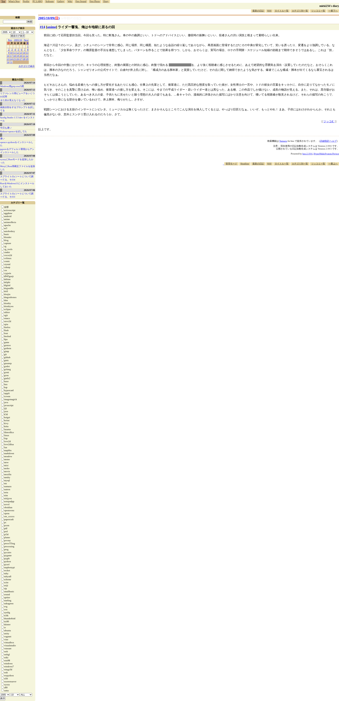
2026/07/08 (29, 156)
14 (24, 52)
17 (11, 56)
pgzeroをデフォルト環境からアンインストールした (17, 151)
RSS (269, 10)
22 (27, 56)
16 (8, 56)
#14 (42, 27)
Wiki (70, 1)
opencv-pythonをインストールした (16, 144)
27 (21, 59)
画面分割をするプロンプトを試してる (17, 109)
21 (24, 56)
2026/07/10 (29, 124)
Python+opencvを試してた (13, 131)
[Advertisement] (274, 176)
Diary (106, 1)
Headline (244, 163)
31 (11, 62)
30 (8, 62)
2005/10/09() (49, 18)
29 (27, 59)
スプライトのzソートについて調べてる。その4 (16, 178)
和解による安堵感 (180, 64)
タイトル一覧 (282, 10)
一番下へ (333, 10)
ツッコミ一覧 (318, 10)
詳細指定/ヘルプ (328, 141)
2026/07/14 (29, 82)
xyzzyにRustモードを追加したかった (16, 161)
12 (17, 52)
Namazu (283, 141)
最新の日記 (258, 10)
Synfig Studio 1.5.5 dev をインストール (17, 119)
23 (8, 59)
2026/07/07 (29, 173)
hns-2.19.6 (307, 153)
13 (21, 52)
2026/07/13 (29, 89)
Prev (10, 40)
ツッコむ (329, 121)
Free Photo (95, 1)
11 (14, 52)
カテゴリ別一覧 (300, 10)
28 (24, 59)
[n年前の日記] (70, 18)
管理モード (231, 163)
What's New (14, 1)
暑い (2, 138)
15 (27, 52)
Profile (26, 1)
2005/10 (18, 40)
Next (26, 40)
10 (11, 52)
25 (14, 59)
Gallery (60, 1)
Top (3, 1)
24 (11, 59)
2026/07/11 (29, 114)
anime (51, 27)
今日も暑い (6, 127)
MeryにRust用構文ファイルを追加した (17, 168)
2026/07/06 (29, 190)
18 (14, 56)
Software (50, 1)
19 (17, 56)
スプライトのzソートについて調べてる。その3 (16, 195)
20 (21, 56)
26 (17, 59)
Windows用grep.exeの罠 (12, 86)
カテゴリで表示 (27, 66)
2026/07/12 (29, 103)
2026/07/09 (29, 135)
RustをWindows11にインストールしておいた (17, 185)
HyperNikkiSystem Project (326, 153)
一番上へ (333, 163)
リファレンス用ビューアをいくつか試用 (17, 95)
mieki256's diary (329, 5)
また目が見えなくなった (12, 100)
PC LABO (37, 1)
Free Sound (81, 1)
